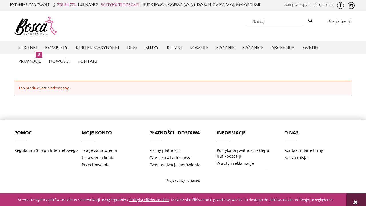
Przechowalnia (96, 164)
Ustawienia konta (98, 157)
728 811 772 (66, 4)
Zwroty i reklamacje (235, 163)
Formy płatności (164, 150)
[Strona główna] (35, 25)
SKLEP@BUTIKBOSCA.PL (120, 4)
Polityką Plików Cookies (149, 199)
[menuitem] (27, 47)
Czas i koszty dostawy (169, 157)
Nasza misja (295, 157)
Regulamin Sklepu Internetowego (46, 150)
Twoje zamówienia (99, 150)
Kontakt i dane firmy (303, 150)
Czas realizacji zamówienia (174, 164)
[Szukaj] (310, 21)
